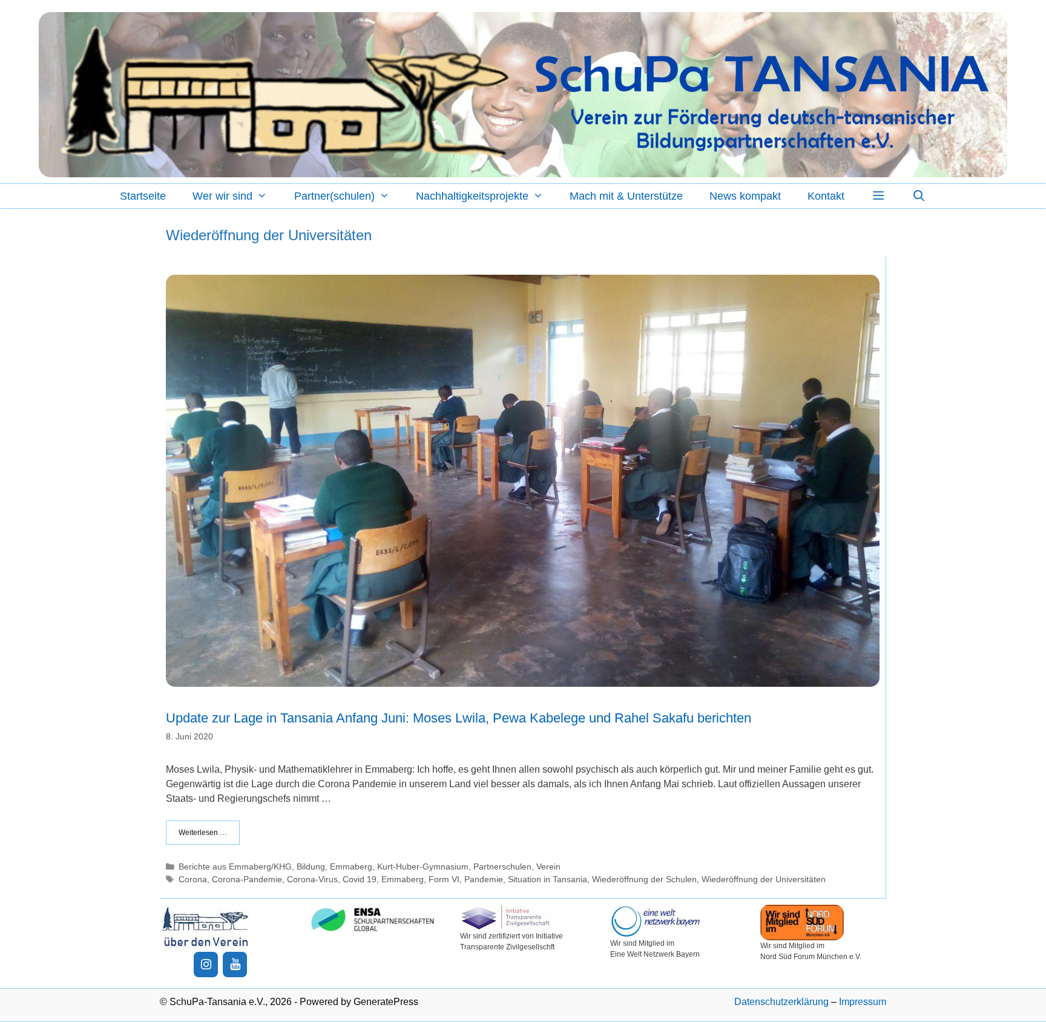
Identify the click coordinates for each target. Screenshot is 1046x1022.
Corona (193, 879)
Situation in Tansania (547, 879)
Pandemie (483, 879)
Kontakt (826, 196)
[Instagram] (206, 964)
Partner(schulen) (334, 196)
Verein (548, 866)
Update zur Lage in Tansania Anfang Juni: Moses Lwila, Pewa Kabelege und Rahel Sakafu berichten (458, 718)
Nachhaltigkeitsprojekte (472, 196)
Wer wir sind (222, 196)
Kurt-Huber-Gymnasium (423, 866)
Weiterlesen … (203, 832)
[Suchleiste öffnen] (919, 196)
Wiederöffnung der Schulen (644, 879)
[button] (878, 196)
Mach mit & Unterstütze (626, 196)
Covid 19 (360, 879)
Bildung (311, 866)
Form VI (444, 879)
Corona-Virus (312, 879)
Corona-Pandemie (247, 879)
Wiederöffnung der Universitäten (764, 879)
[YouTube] (235, 964)
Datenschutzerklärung (781, 1002)
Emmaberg (351, 866)
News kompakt (745, 196)
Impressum (862, 1002)
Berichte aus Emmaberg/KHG (235, 866)
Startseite (143, 196)
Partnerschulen (502, 866)
